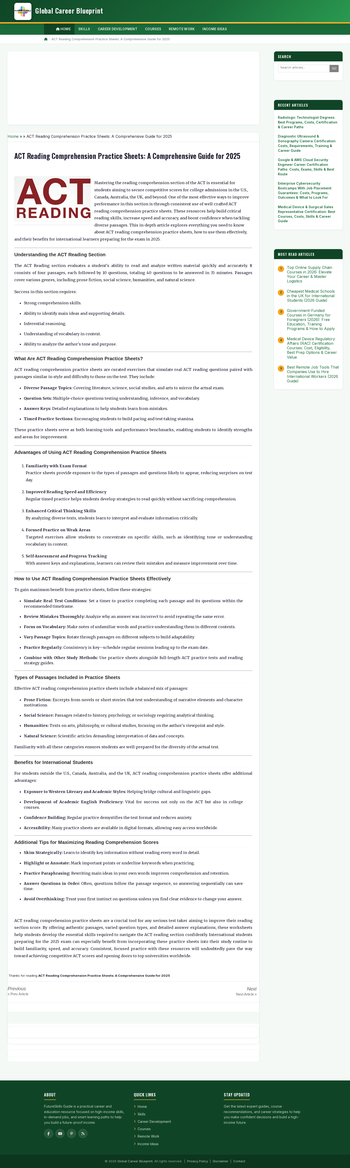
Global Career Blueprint (135, 1161)
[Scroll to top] (339, 1158)
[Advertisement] (133, 88)
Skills (141, 1114)
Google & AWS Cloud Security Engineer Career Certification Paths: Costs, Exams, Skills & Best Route (306, 167)
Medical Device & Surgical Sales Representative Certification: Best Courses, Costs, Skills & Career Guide (306, 214)
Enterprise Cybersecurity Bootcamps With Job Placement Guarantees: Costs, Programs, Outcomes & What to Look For (304, 190)
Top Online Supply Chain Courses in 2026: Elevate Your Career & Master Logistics (309, 274)
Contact (239, 1161)
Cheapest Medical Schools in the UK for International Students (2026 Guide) (311, 296)
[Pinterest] (71, 1133)
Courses (144, 1129)
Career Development (154, 1121)
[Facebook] (48, 1133)
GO (334, 68)
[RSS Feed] (82, 1133)
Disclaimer (220, 1161)
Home (65, 29)
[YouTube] (60, 1133)
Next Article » (246, 994)
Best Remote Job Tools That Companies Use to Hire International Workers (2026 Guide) (313, 374)
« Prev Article (18, 994)
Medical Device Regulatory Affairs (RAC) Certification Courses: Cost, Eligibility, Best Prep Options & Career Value (312, 348)
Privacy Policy (197, 1161)
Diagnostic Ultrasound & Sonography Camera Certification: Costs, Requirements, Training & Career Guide (307, 143)
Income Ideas (148, 1144)
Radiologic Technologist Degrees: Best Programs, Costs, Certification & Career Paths (307, 122)
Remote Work (148, 1136)
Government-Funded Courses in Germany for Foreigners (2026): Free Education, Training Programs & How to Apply (311, 319)
